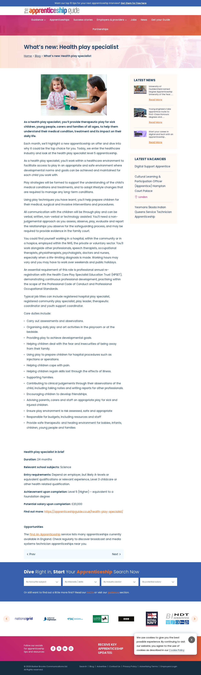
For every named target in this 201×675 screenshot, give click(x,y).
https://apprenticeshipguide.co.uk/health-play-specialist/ (83, 511)
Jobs (134, 19)
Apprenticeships (59, 19)
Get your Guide (160, 19)
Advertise (101, 666)
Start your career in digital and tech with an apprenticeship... (161, 134)
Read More (155, 100)
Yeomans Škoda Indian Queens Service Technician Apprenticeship (153, 212)
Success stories (83, 19)
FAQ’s (90, 592)
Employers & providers (110, 19)
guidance (113, 592)
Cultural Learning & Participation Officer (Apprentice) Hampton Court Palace (150, 187)
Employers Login (168, 666)
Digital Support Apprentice (152, 166)
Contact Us (114, 666)
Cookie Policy (176, 650)
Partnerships (100, 29)
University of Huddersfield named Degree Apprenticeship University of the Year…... (161, 90)
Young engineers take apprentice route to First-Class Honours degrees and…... (160, 113)
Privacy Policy (130, 666)
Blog (38, 56)
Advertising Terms (148, 666)
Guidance (37, 19)
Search (83, 666)
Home (28, 56)
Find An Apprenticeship (45, 534)
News (144, 19)
